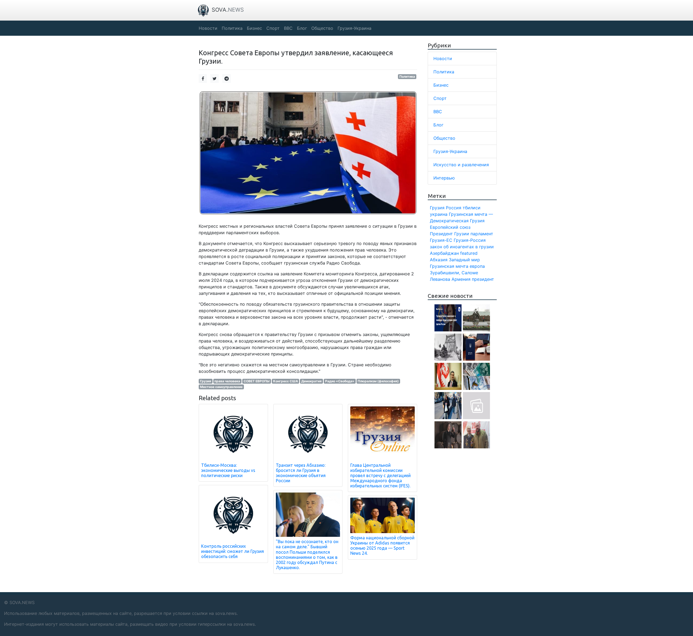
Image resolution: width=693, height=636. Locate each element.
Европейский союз (450, 227)
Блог (438, 125)
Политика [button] (232, 28)
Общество (444, 138)
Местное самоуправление (221, 387)
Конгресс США (285, 381)
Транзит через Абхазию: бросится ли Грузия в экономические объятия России (301, 473)
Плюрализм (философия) (378, 381)
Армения (461, 279)
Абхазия (438, 259)
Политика (407, 76)
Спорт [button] (273, 28)
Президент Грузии (449, 233)
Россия (453, 207)
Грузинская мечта (449, 266)
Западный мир (464, 259)
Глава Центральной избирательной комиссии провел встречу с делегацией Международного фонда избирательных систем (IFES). (380, 475)
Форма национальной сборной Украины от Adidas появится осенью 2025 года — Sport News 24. (382, 545)
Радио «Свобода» (339, 381)
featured (469, 253)
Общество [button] (322, 28)
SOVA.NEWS (22, 602)
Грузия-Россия (470, 240)
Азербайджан (444, 253)
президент (483, 279)
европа (477, 266)
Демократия (311, 381)
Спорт (440, 98)
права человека (227, 381)
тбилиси (471, 207)
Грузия (205, 381)
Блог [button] (302, 28)
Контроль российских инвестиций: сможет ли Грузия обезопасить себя (232, 551)
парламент (481, 233)
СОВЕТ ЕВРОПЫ (257, 381)
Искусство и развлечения (461, 164)
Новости (442, 58)
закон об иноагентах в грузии (462, 246)
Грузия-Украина (450, 151)
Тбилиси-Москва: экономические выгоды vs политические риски (228, 470)
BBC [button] (288, 28)
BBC (437, 111)
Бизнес (441, 85)
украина (438, 214)
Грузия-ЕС (441, 240)
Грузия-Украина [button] (354, 28)
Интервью (444, 178)
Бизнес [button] (254, 28)
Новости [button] (208, 28)
